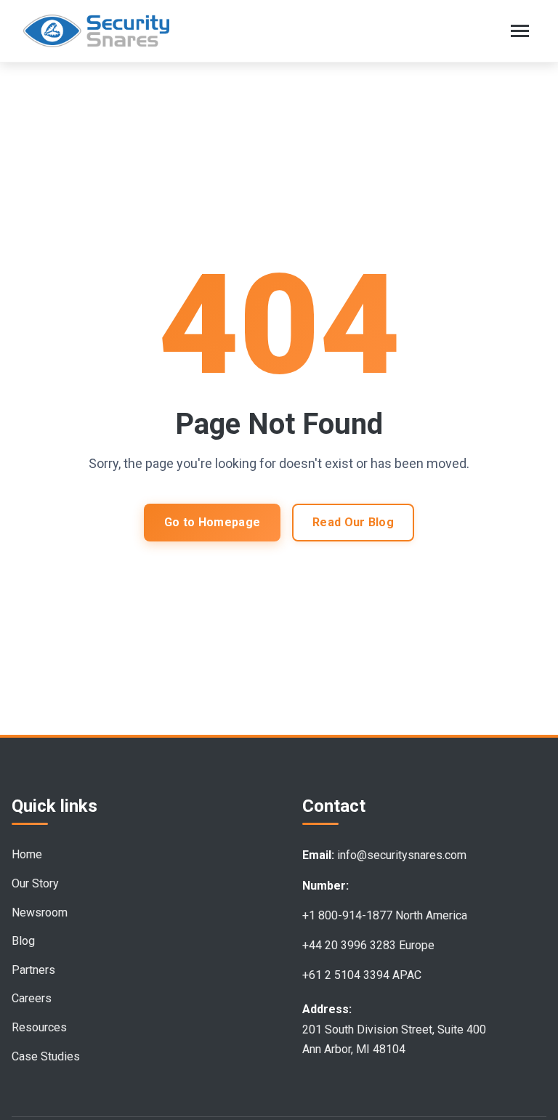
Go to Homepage (212, 522)
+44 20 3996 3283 (349, 945)
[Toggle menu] (520, 31)
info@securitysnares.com (401, 855)
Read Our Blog (353, 522)
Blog (23, 941)
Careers (32, 998)
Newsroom (40, 912)
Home (27, 854)
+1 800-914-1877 (347, 915)
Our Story (35, 883)
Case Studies (46, 1056)
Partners (33, 970)
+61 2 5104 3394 (345, 975)
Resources (39, 1027)
